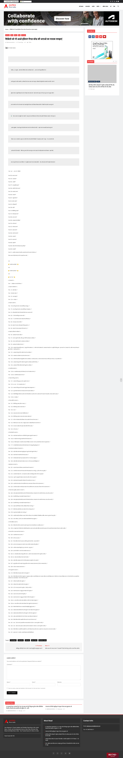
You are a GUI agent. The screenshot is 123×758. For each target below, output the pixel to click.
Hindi (22, 1)
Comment (9, 664)
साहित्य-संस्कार (105, 6)
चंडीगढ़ (12, 35)
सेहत (114, 6)
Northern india (42, 640)
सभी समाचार (81, 6)
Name (8, 682)
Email (34, 682)
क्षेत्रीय (98, 6)
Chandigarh (13, 640)
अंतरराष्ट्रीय (87, 6)
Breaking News (92, 81)
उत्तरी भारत (7, 35)
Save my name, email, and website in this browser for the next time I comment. (26, 688)
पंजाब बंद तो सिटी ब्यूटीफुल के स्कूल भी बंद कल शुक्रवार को (58, 706)
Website (59, 682)
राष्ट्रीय (93, 6)
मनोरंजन (98, 81)
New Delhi (34, 640)
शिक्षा (19, 35)
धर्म (110, 6)
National (27, 640)
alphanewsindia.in (11, 42)
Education (20, 640)
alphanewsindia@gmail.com (93, 726)
